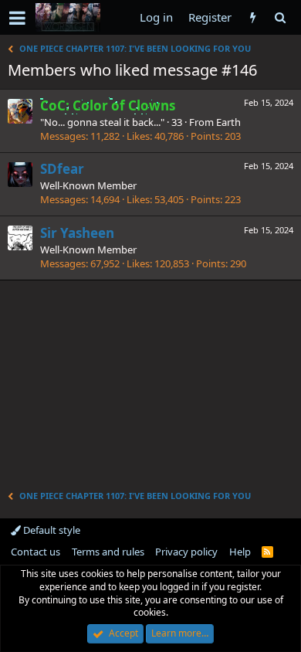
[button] (17, 17)
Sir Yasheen (77, 233)
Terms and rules (108, 552)
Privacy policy (186, 552)
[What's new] (252, 17)
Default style (50, 530)
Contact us (35, 552)
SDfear (62, 169)
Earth (228, 122)
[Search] (279, 17)
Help (240, 552)
